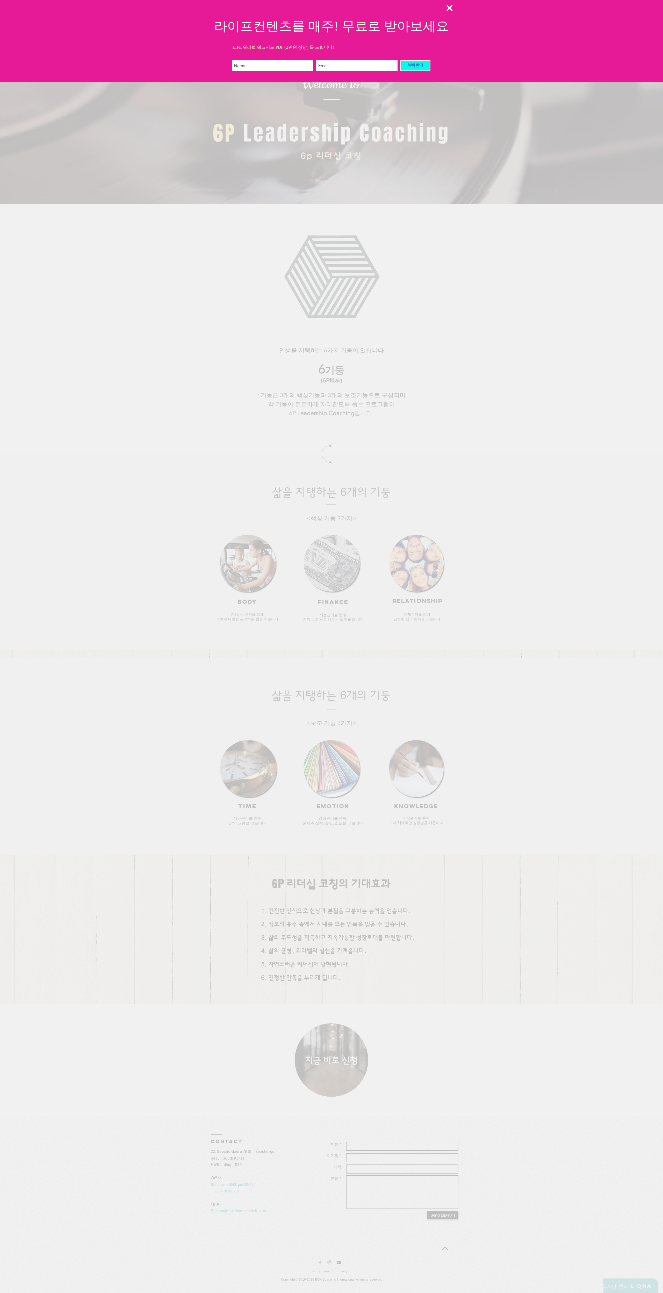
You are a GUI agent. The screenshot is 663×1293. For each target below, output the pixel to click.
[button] (449, 8)
